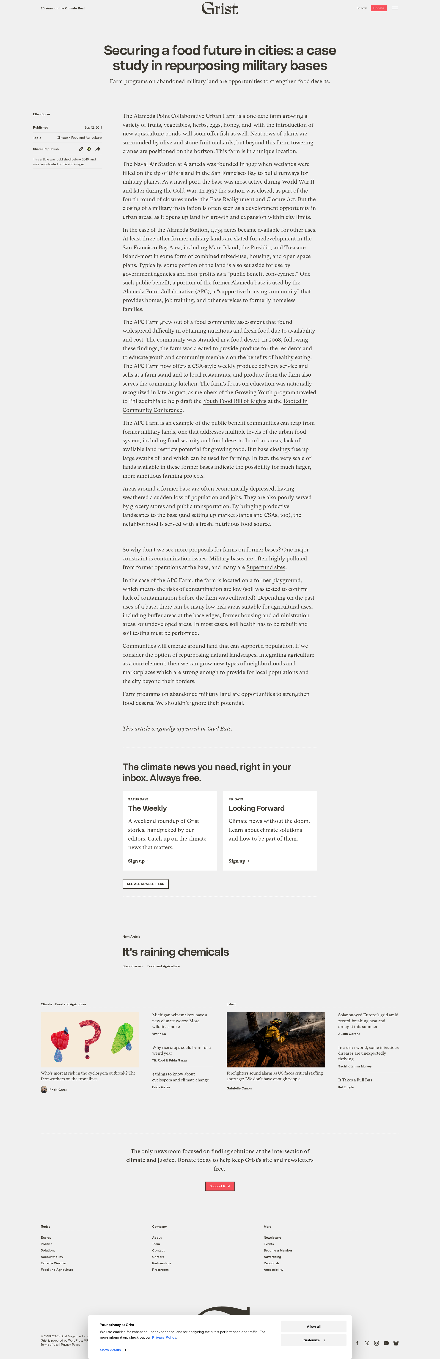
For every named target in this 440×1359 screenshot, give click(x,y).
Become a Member (278, 1250)
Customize (311, 1340)
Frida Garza (58, 1090)
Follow (362, 8)
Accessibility (273, 1269)
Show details (110, 1350)
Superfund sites (266, 567)
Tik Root (158, 1060)
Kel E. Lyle (346, 1087)
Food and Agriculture (163, 966)
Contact (158, 1250)
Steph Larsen (133, 966)
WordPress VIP (78, 1340)
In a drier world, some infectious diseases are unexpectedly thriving (368, 1053)
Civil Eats (219, 728)
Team (156, 1244)
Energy (46, 1237)
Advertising (272, 1257)
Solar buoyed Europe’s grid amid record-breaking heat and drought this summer (368, 1020)
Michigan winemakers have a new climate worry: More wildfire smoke (179, 1020)
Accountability (52, 1257)
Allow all (314, 1327)
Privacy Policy (70, 1344)
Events (269, 1244)
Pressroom (160, 1269)
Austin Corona (349, 1034)
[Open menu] (395, 8)
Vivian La (159, 1034)
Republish (271, 1263)
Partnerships (161, 1263)
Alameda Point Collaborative (158, 291)
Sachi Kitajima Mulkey (355, 1066)
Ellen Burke (41, 114)
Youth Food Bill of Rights (234, 401)
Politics (46, 1244)
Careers (158, 1257)
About (157, 1237)
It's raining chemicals (176, 951)
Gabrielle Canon (239, 1088)
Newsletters (272, 1237)
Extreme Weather (53, 1263)
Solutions (48, 1250)
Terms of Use (49, 1344)
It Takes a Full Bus (355, 1080)
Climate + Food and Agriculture (79, 137)
